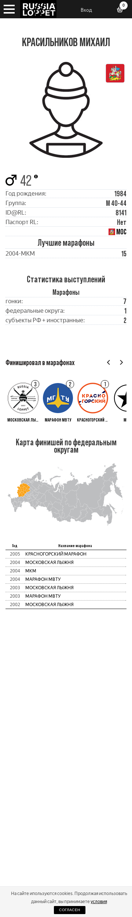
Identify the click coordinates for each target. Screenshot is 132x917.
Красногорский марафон (56, 554)
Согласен (69, 910)
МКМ (30, 570)
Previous (108, 362)
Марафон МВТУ (43, 579)
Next (121, 362)
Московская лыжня (49, 562)
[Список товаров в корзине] (122, 10)
